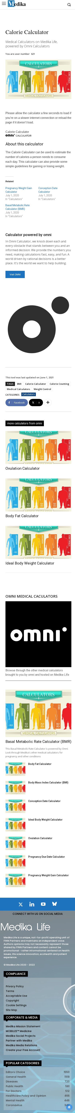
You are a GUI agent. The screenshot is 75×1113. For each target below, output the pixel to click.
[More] (48, 402)
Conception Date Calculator (44, 801)
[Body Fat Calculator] (38, 494)
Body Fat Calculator (22, 516)
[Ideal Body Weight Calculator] (38, 542)
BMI (19, 383)
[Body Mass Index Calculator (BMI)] (15, 788)
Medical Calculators (18, 389)
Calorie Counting (59, 383)
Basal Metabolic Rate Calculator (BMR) (38, 741)
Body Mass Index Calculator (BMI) (48, 782)
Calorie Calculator (35, 383)
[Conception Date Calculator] (15, 806)
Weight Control (42, 389)
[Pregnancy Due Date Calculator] (15, 862)
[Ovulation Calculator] (38, 447)
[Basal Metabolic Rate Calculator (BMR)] (38, 713)
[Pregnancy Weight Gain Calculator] (15, 880)
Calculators (28, 394)
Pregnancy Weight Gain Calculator (48, 875)
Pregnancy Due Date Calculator (46, 856)
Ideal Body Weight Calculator (29, 563)
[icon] (20, 905)
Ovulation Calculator (22, 468)
